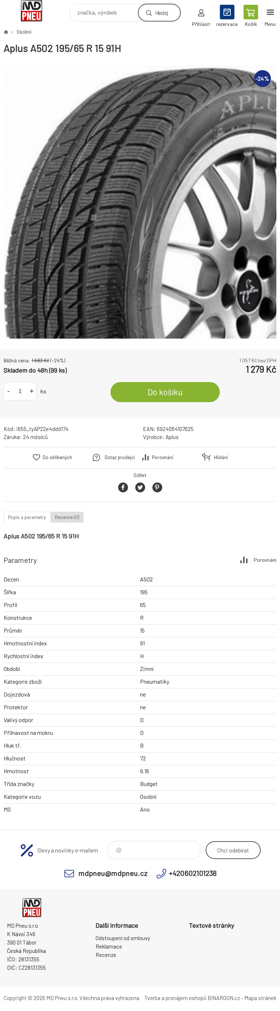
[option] (140, 202)
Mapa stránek (260, 998)
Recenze (106, 954)
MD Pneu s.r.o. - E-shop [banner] (36, 11)
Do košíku (165, 392)
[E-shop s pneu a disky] (6, 32)
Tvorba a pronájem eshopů (175, 998)
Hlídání (221, 457)
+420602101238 (193, 873)
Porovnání (162, 457)
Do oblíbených (57, 457)
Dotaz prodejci (120, 457)
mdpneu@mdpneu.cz (113, 873)
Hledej (161, 12)
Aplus (172, 437)
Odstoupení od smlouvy (123, 938)
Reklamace (109, 946)
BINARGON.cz (223, 998)
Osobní (24, 32)
